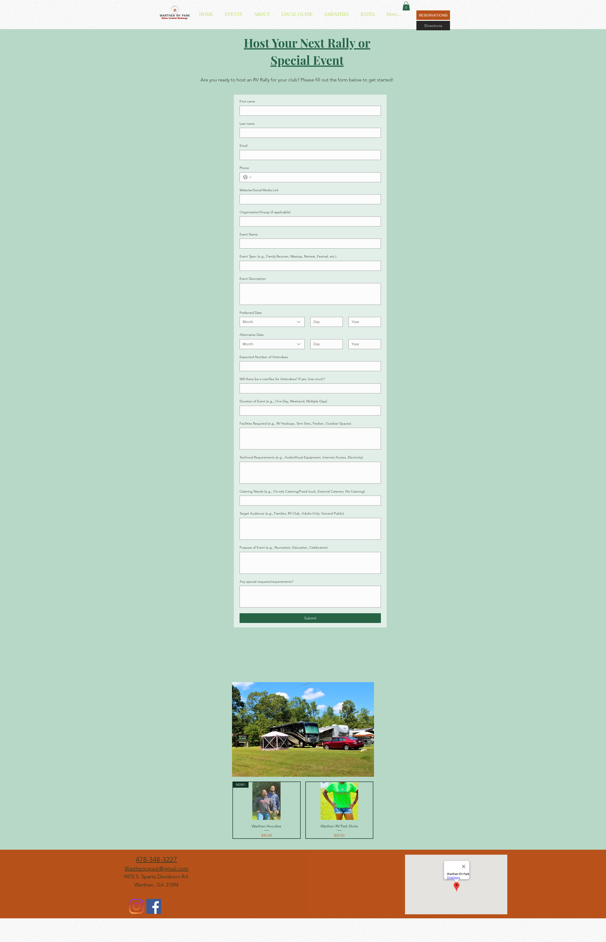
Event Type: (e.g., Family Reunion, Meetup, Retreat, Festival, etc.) (288, 256)
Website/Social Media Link (259, 190)
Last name (247, 123)
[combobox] (272, 322)
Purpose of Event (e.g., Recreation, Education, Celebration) (284, 547)
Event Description (253, 278)
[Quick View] (339, 801)
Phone (244, 168)
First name (247, 101)
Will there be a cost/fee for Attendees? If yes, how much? (282, 379)
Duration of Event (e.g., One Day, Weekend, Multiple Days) (283, 401)
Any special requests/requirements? (266, 581)
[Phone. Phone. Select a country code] (247, 177)
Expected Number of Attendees (264, 357)
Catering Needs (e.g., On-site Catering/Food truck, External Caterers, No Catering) (302, 491)
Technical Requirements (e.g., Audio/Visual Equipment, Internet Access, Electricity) (301, 457)
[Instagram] (136, 906)
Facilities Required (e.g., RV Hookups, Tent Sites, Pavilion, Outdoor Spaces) (295, 423)
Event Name (249, 234)
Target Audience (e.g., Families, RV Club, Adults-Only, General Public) (292, 513)
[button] (406, 5)
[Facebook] (153, 906)
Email (243, 145)
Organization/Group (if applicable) (265, 212)
